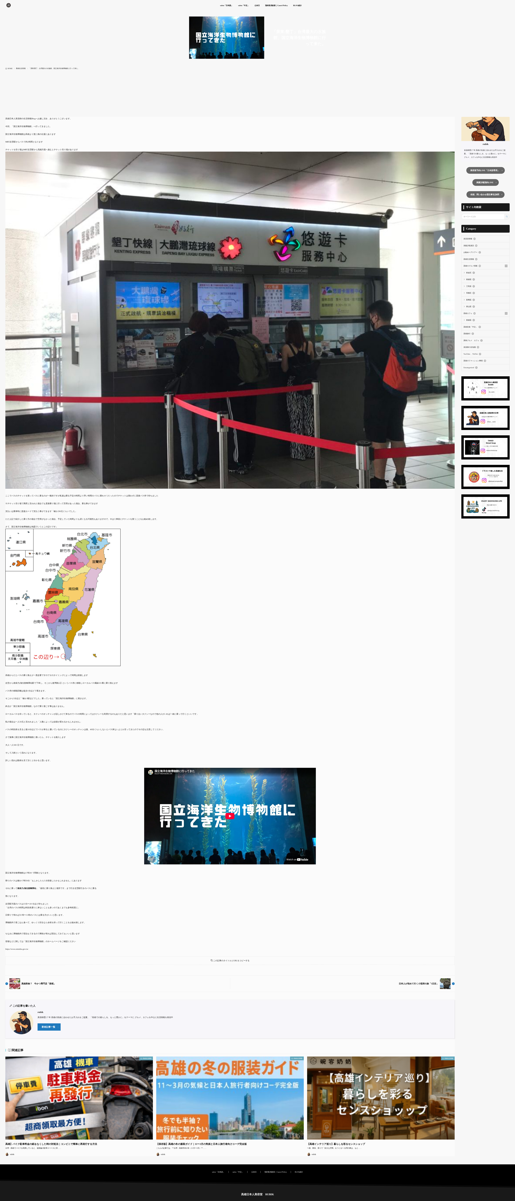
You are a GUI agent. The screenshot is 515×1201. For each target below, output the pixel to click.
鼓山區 (470, 306)
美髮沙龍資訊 (470, 246)
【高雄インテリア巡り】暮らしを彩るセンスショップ (336, 1144)
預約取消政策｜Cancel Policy (276, 5)
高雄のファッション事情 (475, 361)
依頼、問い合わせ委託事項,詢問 (484, 194)
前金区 (470, 273)
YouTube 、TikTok (472, 354)
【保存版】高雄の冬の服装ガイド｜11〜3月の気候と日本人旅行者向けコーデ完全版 (201, 1144)
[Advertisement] (257, 97)
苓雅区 (470, 293)
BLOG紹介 (297, 5)
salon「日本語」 (226, 5)
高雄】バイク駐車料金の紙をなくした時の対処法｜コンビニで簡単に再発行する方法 (51, 1144)
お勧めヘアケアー (472, 252)
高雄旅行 (468, 334)
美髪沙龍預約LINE (484, 182)
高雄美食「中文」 (472, 327)
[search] (507, 216)
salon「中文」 (243, 5)
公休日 (257, 5)
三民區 (470, 286)
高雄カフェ (469, 313)
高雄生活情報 (21, 68)
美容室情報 (469, 239)
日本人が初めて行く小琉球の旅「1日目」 (419, 983)
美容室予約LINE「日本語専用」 (484, 170)
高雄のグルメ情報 (472, 266)
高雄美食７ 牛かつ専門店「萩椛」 (38, 983)
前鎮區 (470, 279)
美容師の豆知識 (471, 347)
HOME (10, 68)
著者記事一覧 (48, 1027)
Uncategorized (470, 368)
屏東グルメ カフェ (473, 340)
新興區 (470, 300)
